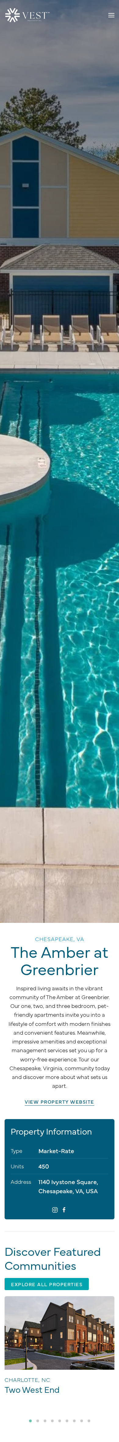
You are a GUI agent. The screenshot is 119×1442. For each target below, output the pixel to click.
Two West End (32, 1389)
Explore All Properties (46, 1284)
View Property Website (59, 1101)
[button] (111, 15)
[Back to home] (27, 15)
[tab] (30, 1421)
